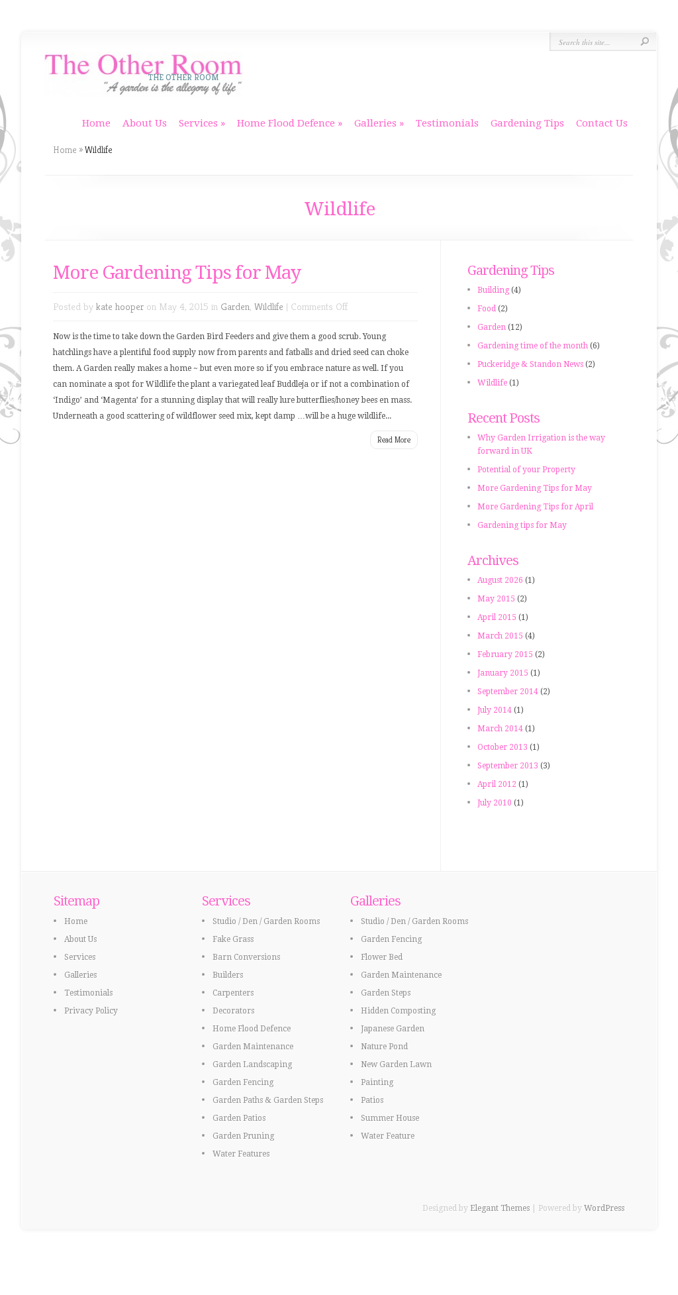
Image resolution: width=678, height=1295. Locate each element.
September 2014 (507, 691)
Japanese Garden (392, 1028)
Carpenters (233, 993)
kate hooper (120, 306)
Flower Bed (382, 957)
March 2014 (500, 728)
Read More (394, 439)
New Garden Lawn (396, 1064)
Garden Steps (386, 993)
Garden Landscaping (252, 1064)
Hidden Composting (398, 1010)
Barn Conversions (246, 957)
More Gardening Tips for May (177, 273)
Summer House (390, 1118)
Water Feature (387, 1136)
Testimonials (447, 123)
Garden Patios (239, 1118)
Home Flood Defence (286, 123)
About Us (144, 123)
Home (96, 123)
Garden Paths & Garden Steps (268, 1100)
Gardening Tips (527, 123)
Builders (228, 975)
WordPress (604, 1208)
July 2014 (494, 710)
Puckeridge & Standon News (530, 364)
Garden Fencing (243, 1082)
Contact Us (602, 123)
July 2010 (494, 802)
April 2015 (496, 617)
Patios (372, 1100)
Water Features (241, 1154)
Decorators (233, 1010)
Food (486, 308)
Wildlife (268, 306)
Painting (377, 1082)
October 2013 (502, 747)
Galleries (375, 123)
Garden (235, 306)
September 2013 (507, 765)
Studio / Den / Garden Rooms (266, 921)
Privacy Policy (91, 1010)
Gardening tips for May (522, 525)
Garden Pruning (243, 1136)
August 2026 (500, 580)
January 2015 (502, 673)
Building (493, 290)
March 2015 (500, 636)
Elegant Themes (500, 1208)
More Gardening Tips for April (535, 506)
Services (198, 123)
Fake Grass (233, 939)
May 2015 (496, 598)
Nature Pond (384, 1046)
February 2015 (505, 654)
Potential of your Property (526, 469)
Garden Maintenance (253, 1046)
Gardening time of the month (532, 345)
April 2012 (496, 784)
